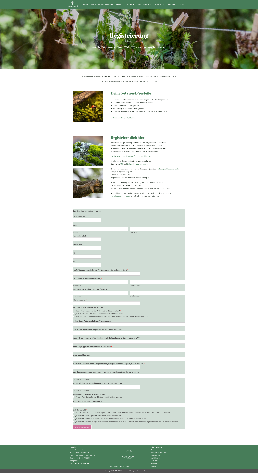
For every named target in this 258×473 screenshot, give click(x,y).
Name (76, 225)
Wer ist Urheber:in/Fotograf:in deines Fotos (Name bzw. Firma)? (99, 383)
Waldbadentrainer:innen (159, 452)
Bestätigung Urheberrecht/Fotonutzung (89, 394)
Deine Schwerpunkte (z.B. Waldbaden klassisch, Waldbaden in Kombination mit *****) (108, 338)
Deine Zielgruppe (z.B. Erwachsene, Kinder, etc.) (92, 347)
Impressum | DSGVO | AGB (119, 466)
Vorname (75, 232)
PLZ (75, 253)
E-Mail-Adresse (77, 285)
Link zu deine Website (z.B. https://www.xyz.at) (92, 321)
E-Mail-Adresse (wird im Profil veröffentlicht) (91, 289)
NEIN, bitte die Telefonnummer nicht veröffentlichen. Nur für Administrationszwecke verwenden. (112, 317)
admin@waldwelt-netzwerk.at (169, 169)
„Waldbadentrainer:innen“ (121, 196)
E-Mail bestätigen (135, 285)
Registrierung (155, 458)
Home (153, 450)
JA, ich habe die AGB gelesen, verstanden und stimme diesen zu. (99, 416)
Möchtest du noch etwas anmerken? (87, 401)
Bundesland (78, 244)
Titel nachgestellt (79, 236)
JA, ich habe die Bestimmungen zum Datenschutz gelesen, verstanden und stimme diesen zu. (110, 419)
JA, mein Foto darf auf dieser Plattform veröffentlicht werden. (98, 397)
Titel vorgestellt (79, 217)
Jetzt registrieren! (82, 427)
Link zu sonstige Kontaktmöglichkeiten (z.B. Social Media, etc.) (98, 329)
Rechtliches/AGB (80, 410)
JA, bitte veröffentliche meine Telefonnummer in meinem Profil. (99, 313)
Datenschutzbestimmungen (137, 164)
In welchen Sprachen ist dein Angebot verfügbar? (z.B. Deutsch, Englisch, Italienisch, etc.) (109, 364)
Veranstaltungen (156, 455)
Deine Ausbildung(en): (82, 355)
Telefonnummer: (80, 300)
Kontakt (153, 466)
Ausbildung (154, 461)
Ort (75, 262)
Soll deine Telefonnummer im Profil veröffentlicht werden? (97, 311)
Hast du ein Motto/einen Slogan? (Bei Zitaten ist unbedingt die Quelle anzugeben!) (106, 372)
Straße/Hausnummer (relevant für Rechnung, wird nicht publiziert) (100, 270)
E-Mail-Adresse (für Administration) (87, 279)
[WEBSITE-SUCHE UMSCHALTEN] (189, 4)
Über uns (154, 463)
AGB (121, 164)
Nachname (133, 232)
